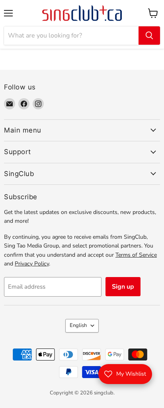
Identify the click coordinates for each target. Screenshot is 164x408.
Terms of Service (136, 255)
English (78, 325)
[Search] (149, 35)
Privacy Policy (32, 263)
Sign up (123, 286)
